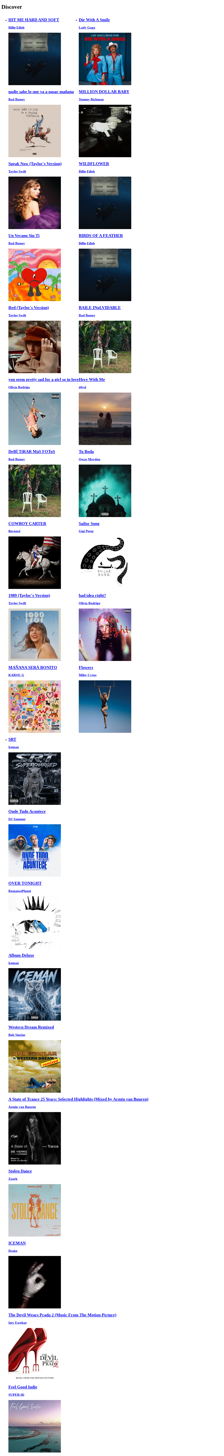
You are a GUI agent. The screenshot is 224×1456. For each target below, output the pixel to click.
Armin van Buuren (22, 1107)
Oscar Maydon (89, 459)
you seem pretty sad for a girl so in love (43, 379)
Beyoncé (14, 531)
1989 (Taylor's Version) (29, 595)
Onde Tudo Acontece (27, 811)
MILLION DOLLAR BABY (104, 91)
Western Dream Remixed (31, 1027)
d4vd (82, 387)
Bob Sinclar (16, 1035)
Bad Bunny (16, 99)
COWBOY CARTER (27, 523)
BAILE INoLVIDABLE (100, 307)
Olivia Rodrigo (19, 387)
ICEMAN (17, 1243)
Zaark (13, 1179)
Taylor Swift (17, 171)
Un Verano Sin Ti (24, 235)
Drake (12, 1251)
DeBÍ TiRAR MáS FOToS (31, 451)
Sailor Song (89, 523)
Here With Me (92, 379)
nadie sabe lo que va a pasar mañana (41, 91)
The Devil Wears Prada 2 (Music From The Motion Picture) (62, 1315)
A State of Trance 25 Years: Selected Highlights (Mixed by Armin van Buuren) (78, 1099)
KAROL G (16, 675)
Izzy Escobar (17, 1323)
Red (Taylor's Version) (28, 307)
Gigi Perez (86, 531)
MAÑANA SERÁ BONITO (32, 667)
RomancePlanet (19, 891)
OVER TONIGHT (25, 883)
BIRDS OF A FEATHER (101, 235)
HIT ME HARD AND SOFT (33, 19)
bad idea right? (92, 595)
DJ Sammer (17, 819)
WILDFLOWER (94, 163)
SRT (12, 739)
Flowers (86, 667)
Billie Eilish (16, 27)
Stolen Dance (20, 1171)
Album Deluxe (21, 955)
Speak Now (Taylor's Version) (35, 163)
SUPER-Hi (16, 1395)
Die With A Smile (94, 19)
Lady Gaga (87, 27)
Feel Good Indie (22, 1387)
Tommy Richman (91, 99)
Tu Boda (86, 451)
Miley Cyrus (87, 675)
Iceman (13, 747)
